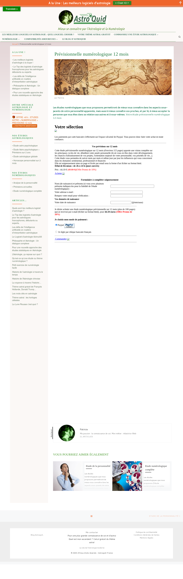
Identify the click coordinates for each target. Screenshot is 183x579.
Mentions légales (146, 538)
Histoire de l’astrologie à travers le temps (27, 273)
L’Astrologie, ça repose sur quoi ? (27, 254)
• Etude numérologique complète (27, 191)
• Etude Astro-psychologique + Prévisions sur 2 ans (25, 151)
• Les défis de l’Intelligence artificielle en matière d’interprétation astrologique (24, 79)
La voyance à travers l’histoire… (26, 282)
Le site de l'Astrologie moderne (91, 548)
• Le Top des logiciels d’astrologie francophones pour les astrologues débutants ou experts (28, 69)
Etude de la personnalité (98, 466)
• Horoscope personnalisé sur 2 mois (26, 162)
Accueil (15, 44)
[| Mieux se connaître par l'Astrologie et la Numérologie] (83, 17)
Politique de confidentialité (146, 532)
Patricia (61, 98)
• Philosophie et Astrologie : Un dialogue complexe (26, 87)
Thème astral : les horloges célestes (24, 299)
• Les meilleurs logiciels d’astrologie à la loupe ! (22, 61)
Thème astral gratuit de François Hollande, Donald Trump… (27, 288)
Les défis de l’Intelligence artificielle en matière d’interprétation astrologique (24, 230)
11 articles (86, 436)
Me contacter (92, 532)
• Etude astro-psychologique (25, 145)
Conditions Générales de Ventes (146, 535)
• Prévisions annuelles (22, 186)
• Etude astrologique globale (25, 156)
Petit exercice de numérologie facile (25, 266)
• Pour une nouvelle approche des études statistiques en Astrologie (27, 94)
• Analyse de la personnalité (24, 182)
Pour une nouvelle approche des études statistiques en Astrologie (27, 249)
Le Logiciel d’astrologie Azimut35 (27, 236)
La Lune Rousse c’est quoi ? (25, 304)
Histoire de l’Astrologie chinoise (26, 278)
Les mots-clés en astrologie (24, 293)
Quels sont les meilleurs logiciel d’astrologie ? (26, 209)
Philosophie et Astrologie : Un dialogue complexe (25, 242)
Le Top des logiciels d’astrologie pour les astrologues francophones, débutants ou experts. (26, 218)
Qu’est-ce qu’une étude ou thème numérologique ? (27, 259)
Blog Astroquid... (37, 535)
